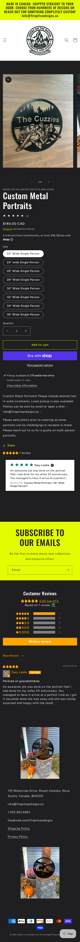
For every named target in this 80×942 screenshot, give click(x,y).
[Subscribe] (67, 570)
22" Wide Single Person (23, 253)
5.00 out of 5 (49, 601)
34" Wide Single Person (23, 305)
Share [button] (11, 445)
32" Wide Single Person (23, 297)
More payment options (40, 365)
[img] (10, 666)
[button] (5, 40)
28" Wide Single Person (23, 279)
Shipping (7, 229)
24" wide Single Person (23, 262)
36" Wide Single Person (23, 314)
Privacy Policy (18, 836)
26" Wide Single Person (23, 271)
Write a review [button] (40, 641)
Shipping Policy (19, 828)
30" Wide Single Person (23, 288)
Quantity (8, 323)
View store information (22, 385)
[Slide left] (31, 182)
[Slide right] (48, 182)
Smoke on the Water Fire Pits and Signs (34, 935)
